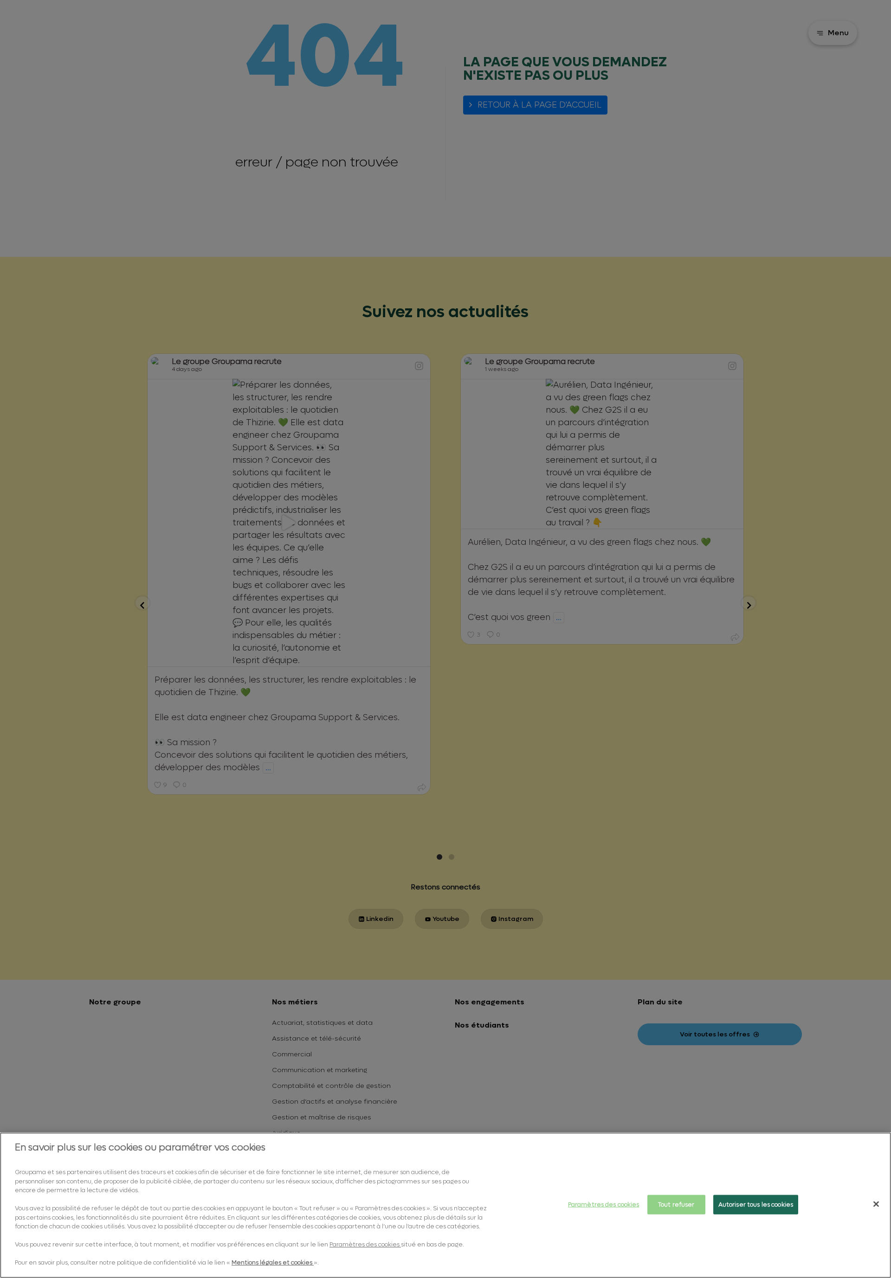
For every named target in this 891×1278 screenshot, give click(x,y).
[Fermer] (876, 1204)
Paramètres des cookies (603, 1204)
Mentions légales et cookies (273, 1262)
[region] (445, 1205)
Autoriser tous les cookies (755, 1204)
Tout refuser (676, 1204)
